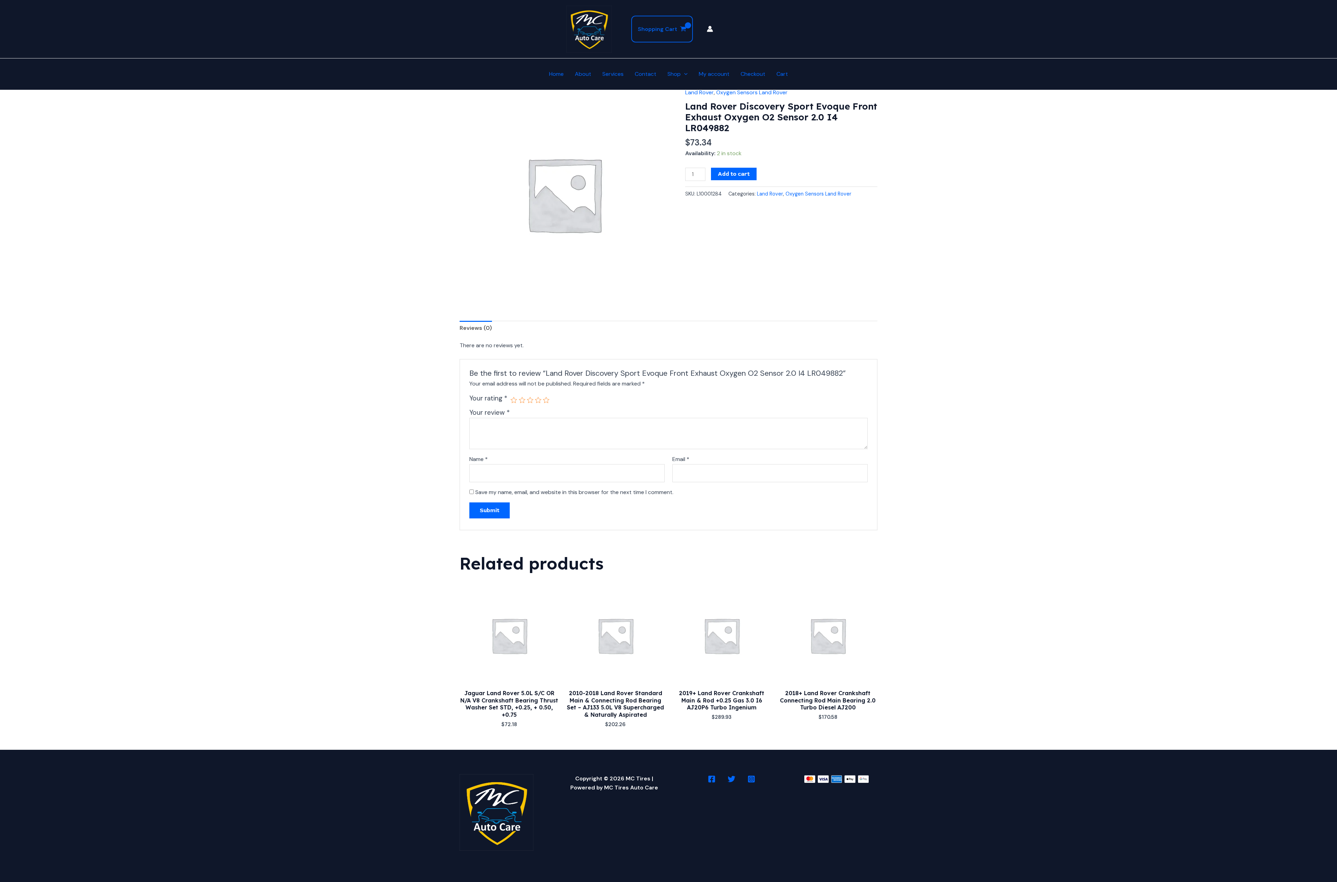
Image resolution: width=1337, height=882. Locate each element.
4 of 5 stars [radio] (538, 400)
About (583, 74)
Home (556, 74)
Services (613, 74)
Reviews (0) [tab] (476, 328)
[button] (684, 74)
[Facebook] (711, 779)
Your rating (488, 398)
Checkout (753, 74)
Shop (674, 74)
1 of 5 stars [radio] (513, 400)
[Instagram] (751, 779)
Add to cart (734, 173)
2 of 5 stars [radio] (522, 400)
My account (714, 74)
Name (478, 459)
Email (680, 459)
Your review (489, 412)
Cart (782, 74)
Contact (645, 74)
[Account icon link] (710, 29)
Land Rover (699, 92)
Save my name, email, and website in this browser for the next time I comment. (574, 492)
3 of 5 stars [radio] (530, 400)
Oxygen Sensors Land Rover (752, 92)
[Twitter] (731, 779)
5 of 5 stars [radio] (546, 400)
